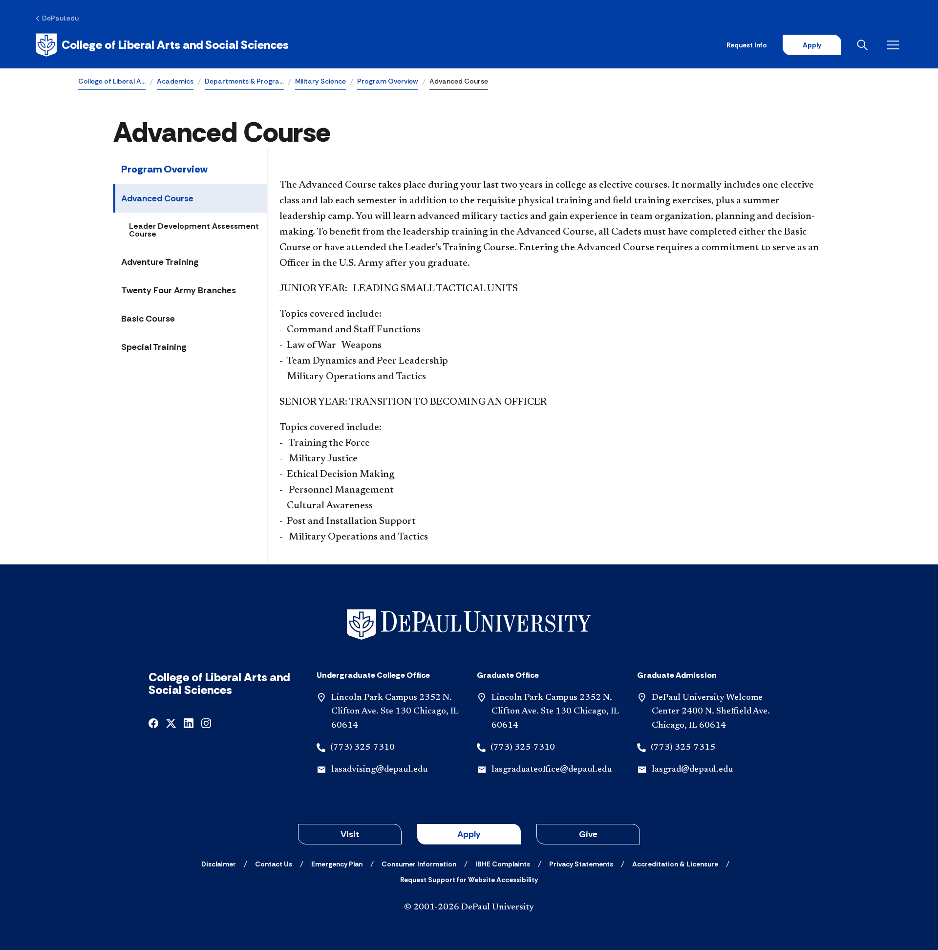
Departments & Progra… (244, 81)
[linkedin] (188, 722)
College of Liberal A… (112, 81)
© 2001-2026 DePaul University (469, 907)
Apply (812, 45)
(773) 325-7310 (362, 747)
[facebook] (153, 722)
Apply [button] (469, 834)
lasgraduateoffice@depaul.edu (551, 769)
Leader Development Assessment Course (194, 230)
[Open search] (864, 45)
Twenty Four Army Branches (178, 290)
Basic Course (148, 318)
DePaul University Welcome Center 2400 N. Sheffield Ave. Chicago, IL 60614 (711, 712)
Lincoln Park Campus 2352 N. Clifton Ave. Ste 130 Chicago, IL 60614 (395, 712)
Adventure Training (160, 262)
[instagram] (206, 722)
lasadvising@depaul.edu (379, 769)
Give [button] (588, 834)
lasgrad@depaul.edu (692, 769)
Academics (175, 81)
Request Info (746, 45)
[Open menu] (895, 45)
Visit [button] (350, 834)
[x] (171, 722)
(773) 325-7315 (683, 747)
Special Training (154, 347)
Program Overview (387, 81)
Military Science (320, 81)
